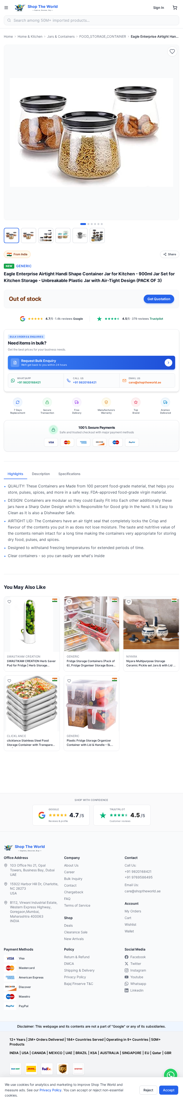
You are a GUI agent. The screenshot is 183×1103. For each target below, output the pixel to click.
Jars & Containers (61, 36)
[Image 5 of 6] (98, 224)
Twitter (135, 964)
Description (41, 474)
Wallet (129, 931)
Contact (70, 885)
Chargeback (73, 892)
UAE (69, 1053)
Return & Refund (77, 957)
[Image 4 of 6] (95, 224)
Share (172, 254)
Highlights (15, 474)
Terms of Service (77, 905)
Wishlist (130, 924)
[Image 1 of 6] (83, 224)
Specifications (69, 474)
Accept (168, 1090)
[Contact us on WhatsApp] (170, 1075)
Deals (68, 925)
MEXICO (55, 1053)
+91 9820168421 (138, 871)
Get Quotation (158, 299)
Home (8, 36)
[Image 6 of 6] (102, 224)
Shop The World (43, 6)
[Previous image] (10, 132)
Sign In (158, 7)
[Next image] (172, 132)
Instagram (138, 970)
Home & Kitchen (30, 36)
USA (25, 1053)
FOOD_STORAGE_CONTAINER (102, 36)
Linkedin (136, 990)
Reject (148, 1090)
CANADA (39, 1053)
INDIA (14, 1053)
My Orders (133, 911)
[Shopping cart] (175, 7)
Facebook (138, 957)
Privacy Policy (50, 1090)
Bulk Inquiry (73, 879)
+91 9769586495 (139, 877)
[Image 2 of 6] (88, 224)
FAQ (67, 899)
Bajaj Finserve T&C (78, 984)
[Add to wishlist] (172, 51)
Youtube (136, 977)
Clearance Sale (75, 932)
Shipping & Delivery (79, 970)
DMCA (69, 964)
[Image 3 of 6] (92, 224)
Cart (128, 918)
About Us (71, 865)
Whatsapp (138, 984)
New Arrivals (74, 939)
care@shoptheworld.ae (143, 891)
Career (69, 872)
